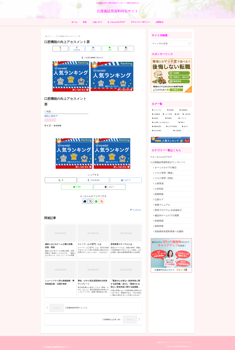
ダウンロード (50, 120)
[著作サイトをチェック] (84, 201)
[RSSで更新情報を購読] (101, 201)
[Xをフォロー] (90, 201)
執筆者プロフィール (164, 342)
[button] (126, 48)
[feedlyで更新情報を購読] (96, 201)
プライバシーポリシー (183, 342)
